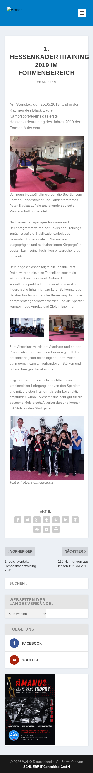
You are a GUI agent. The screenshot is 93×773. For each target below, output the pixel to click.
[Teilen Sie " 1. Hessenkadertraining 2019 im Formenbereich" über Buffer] (75, 520)
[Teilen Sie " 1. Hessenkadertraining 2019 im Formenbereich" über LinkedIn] (65, 520)
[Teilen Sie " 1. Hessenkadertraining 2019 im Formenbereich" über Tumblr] (46, 520)
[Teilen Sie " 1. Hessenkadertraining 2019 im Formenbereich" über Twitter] (27, 520)
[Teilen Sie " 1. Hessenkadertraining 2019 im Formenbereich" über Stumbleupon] (37, 529)
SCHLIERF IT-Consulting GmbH (46, 766)
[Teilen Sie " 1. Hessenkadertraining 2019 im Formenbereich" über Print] (56, 529)
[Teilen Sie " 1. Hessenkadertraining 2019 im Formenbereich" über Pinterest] (56, 520)
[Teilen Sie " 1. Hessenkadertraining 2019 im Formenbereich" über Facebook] (18, 520)
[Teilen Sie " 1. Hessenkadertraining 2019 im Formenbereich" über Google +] (37, 520)
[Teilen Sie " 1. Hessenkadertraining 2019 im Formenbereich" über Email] (46, 529)
